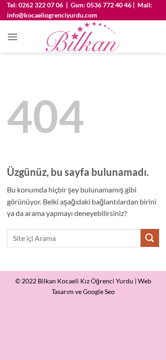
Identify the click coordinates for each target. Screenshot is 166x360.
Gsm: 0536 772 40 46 (101, 5)
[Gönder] (150, 238)
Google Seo (99, 291)
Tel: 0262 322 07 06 (35, 5)
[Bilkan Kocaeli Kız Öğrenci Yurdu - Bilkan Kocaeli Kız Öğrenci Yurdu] (83, 37)
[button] (12, 36)
